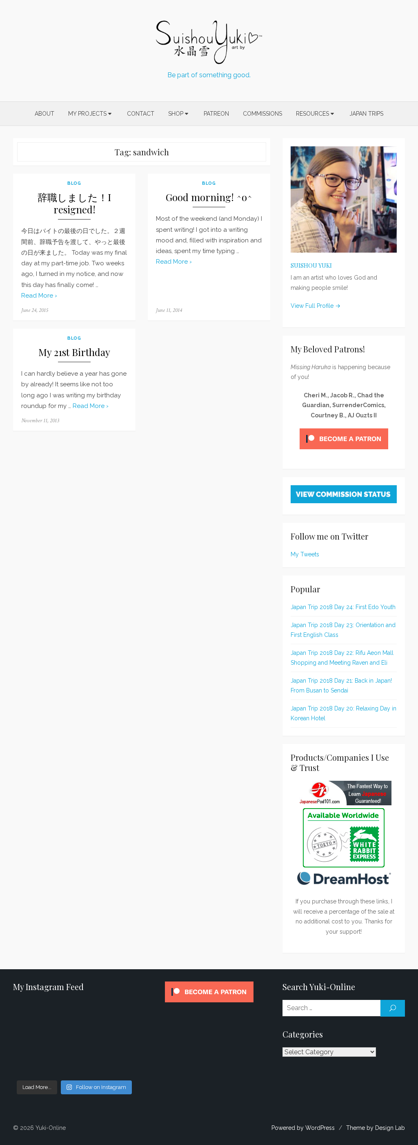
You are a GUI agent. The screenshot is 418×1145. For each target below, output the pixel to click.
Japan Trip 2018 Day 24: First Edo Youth (343, 607)
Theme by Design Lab (375, 1128)
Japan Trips (366, 113)
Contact (140, 113)
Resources (312, 113)
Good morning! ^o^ (209, 197)
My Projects (87, 113)
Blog (74, 183)
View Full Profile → (315, 305)
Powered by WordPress (303, 1128)
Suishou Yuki (311, 265)
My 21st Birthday (74, 352)
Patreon (216, 113)
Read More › (39, 295)
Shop (175, 113)
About (44, 113)
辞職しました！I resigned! (74, 203)
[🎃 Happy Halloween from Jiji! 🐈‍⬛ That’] (74, 1039)
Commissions (262, 113)
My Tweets (305, 554)
